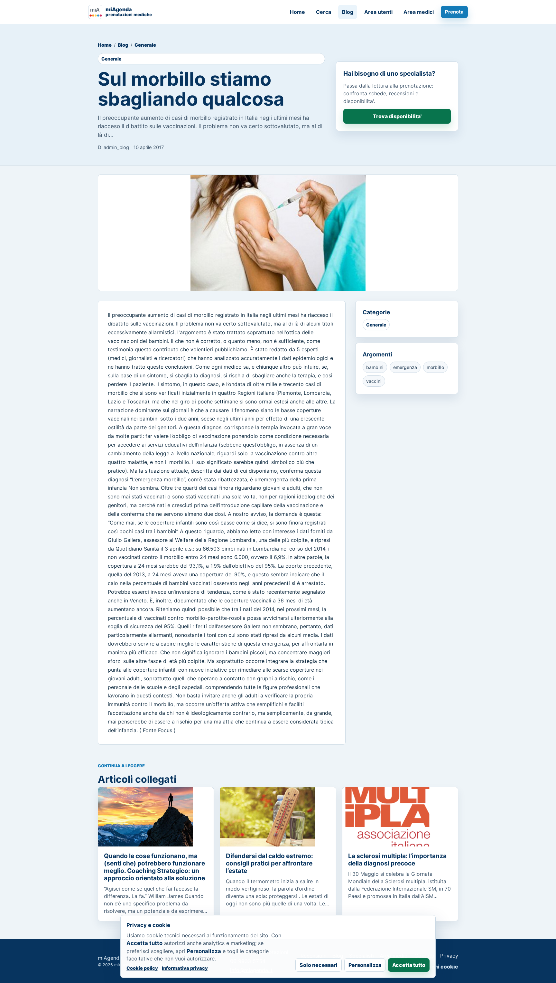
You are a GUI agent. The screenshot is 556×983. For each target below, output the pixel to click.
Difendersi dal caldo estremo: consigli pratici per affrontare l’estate (269, 863)
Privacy (449, 955)
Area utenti (378, 12)
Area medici (418, 12)
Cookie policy (142, 968)
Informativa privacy (185, 968)
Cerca (323, 12)
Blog (347, 12)
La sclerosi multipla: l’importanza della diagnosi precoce (397, 859)
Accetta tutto (408, 965)
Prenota (454, 12)
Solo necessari (319, 965)
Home (297, 12)
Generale (145, 45)
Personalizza (364, 965)
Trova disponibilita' (397, 116)
